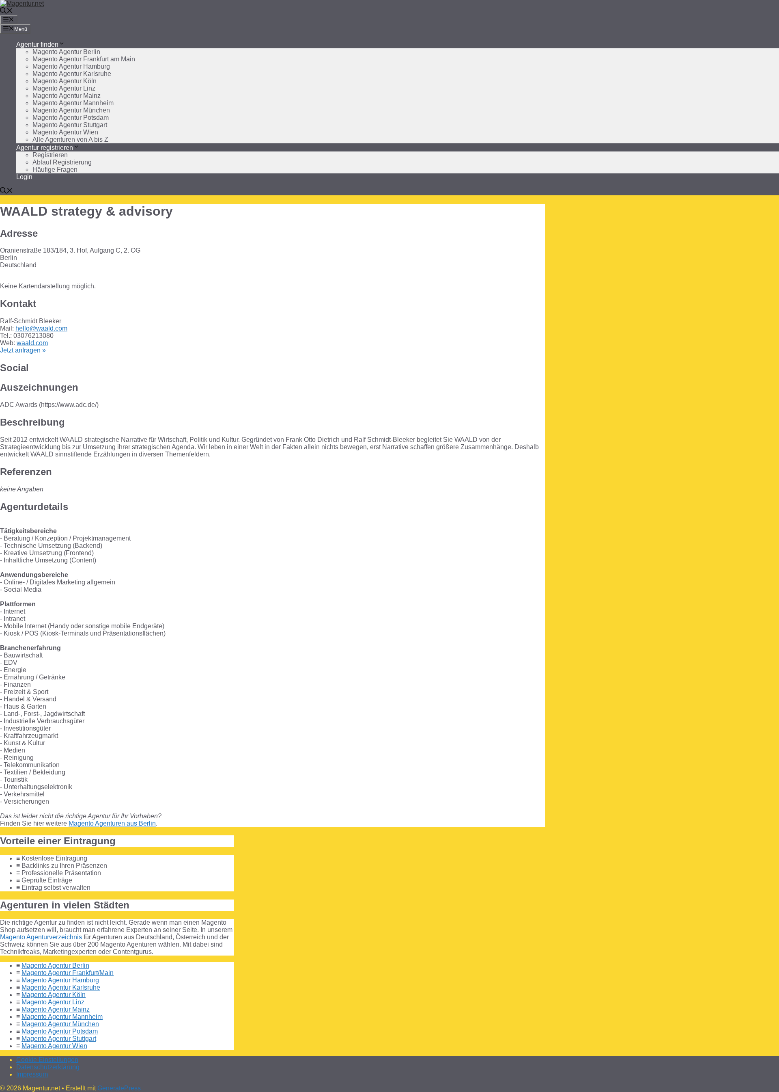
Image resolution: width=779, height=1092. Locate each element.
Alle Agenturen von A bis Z (70, 139)
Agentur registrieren (44, 147)
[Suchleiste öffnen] (6, 11)
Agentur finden (37, 44)
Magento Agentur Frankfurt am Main (83, 59)
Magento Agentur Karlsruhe (71, 73)
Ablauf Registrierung (62, 162)
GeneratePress (119, 1088)
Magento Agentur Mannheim (73, 102)
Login (24, 176)
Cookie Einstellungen (47, 1059)
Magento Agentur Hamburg (71, 66)
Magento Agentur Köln (64, 81)
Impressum (32, 1074)
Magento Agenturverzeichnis (41, 937)
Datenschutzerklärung (48, 1067)
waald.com (32, 342)
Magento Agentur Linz (63, 88)
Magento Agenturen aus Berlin (112, 823)
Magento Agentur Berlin (66, 51)
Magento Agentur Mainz (66, 95)
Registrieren (50, 154)
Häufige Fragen (54, 169)
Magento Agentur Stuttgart (69, 124)
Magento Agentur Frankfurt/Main (68, 972)
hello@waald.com (41, 328)
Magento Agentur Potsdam (70, 117)
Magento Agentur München (71, 110)
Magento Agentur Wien (65, 132)
